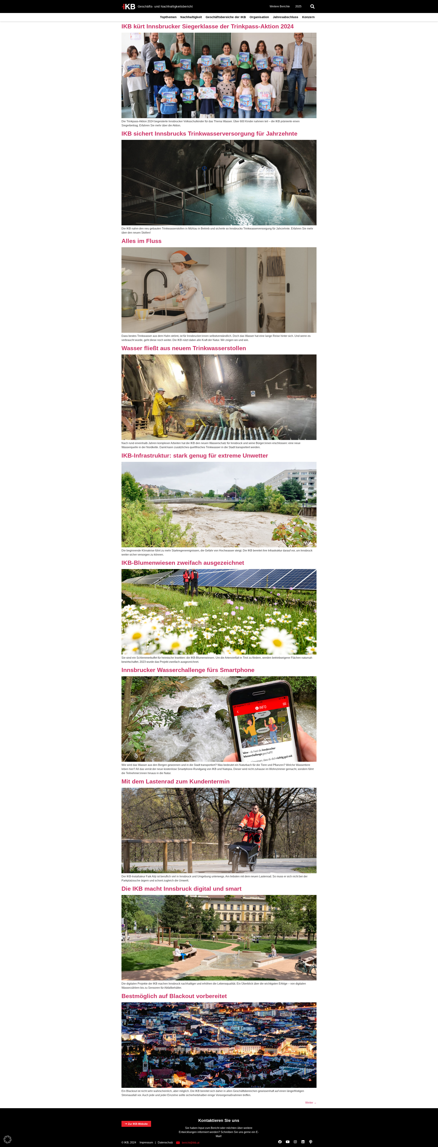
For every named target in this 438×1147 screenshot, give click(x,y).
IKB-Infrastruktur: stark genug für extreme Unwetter (194, 455)
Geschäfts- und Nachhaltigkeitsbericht (165, 6)
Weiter (311, 1102)
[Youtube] (287, 1141)
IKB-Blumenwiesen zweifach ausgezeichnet (182, 562)
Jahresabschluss (285, 17)
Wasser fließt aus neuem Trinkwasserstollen (183, 348)
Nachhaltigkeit (191, 17)
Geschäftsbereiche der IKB (226, 17)
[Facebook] (279, 1141)
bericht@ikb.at (190, 1142)
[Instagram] (295, 1141)
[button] (312, 6)
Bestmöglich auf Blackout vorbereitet (174, 996)
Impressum (146, 1142)
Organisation (259, 17)
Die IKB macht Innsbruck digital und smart (181, 888)
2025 (298, 6)
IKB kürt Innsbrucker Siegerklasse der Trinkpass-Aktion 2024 (207, 26)
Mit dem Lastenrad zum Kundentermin (175, 781)
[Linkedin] (303, 1141)
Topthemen (168, 17)
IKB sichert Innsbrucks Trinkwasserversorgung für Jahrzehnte (209, 133)
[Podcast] (310, 1141)
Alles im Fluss (141, 241)
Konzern (308, 17)
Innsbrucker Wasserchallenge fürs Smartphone (187, 670)
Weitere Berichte (280, 6)
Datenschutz (165, 1142)
